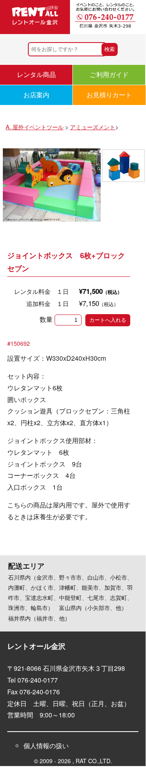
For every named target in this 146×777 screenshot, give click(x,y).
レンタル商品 (36, 74)
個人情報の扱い (46, 745)
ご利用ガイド (109, 74)
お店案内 (36, 94)
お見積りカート (109, 94)
